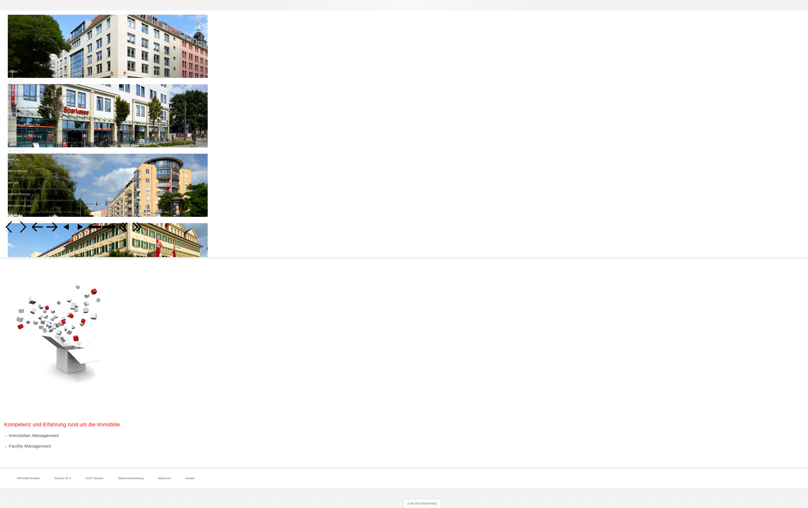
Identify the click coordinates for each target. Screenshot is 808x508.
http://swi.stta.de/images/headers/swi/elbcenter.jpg (41, 96)
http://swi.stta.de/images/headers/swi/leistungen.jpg (42, 154)
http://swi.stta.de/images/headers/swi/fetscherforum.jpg (44, 211)
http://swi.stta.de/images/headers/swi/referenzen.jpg (42, 177)
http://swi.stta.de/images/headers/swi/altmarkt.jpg (40, 84)
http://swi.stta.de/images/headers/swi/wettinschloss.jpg (44, 200)
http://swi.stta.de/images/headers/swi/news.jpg (38, 165)
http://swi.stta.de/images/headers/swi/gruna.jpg (39, 107)
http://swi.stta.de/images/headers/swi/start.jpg (38, 188)
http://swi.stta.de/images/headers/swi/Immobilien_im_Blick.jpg (49, 130)
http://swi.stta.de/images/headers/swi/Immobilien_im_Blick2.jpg (49, 142)
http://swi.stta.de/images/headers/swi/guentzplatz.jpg (43, 119)
